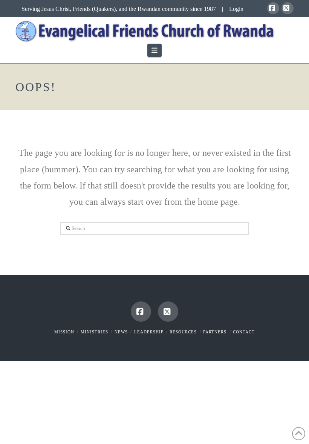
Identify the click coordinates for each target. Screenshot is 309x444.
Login (236, 9)
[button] (154, 50)
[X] (287, 8)
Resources (183, 332)
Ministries (94, 332)
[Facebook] (273, 8)
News (121, 332)
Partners (214, 332)
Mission (64, 332)
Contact (244, 332)
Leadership (149, 332)
